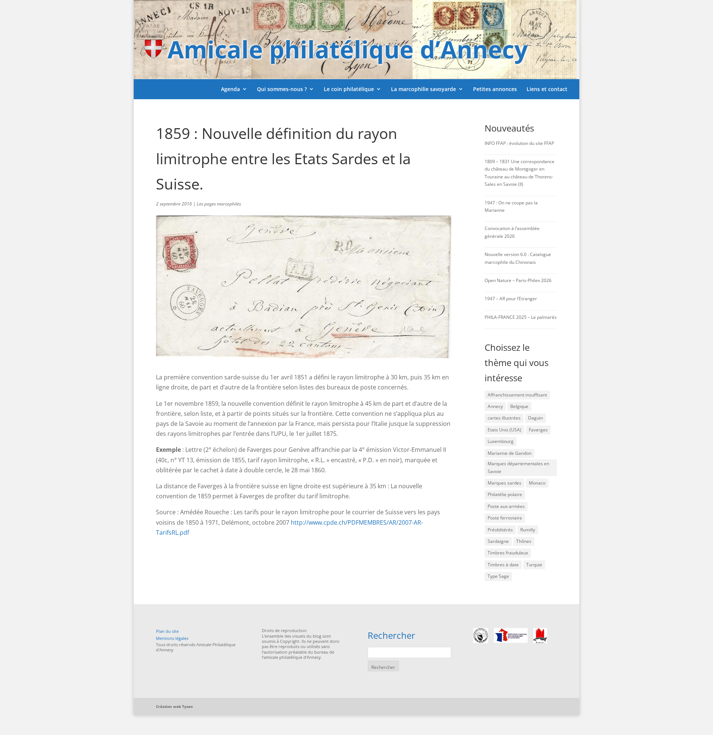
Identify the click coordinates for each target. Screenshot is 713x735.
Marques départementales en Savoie (518, 467)
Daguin (535, 418)
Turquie (534, 564)
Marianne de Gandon (509, 453)
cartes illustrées (504, 418)
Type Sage (498, 576)
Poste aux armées (506, 506)
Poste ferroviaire (505, 518)
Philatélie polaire (505, 494)
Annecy (495, 406)
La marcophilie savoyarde (423, 89)
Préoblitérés (500, 530)
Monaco (537, 483)
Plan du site (167, 631)
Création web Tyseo (174, 706)
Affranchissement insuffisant (517, 395)
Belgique (519, 406)
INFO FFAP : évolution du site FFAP (519, 143)
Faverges (538, 430)
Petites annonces (495, 89)
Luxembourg (501, 441)
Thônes (523, 541)
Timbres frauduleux (508, 553)
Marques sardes (504, 483)
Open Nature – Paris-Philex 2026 (518, 280)
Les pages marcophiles (219, 204)
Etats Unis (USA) (504, 430)
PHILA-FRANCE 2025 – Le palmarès (521, 317)
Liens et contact (547, 89)
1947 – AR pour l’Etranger (511, 298)
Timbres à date (503, 564)
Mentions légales (172, 638)
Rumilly (527, 530)
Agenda (230, 89)
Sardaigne (498, 541)
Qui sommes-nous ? (282, 89)
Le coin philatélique (349, 89)
